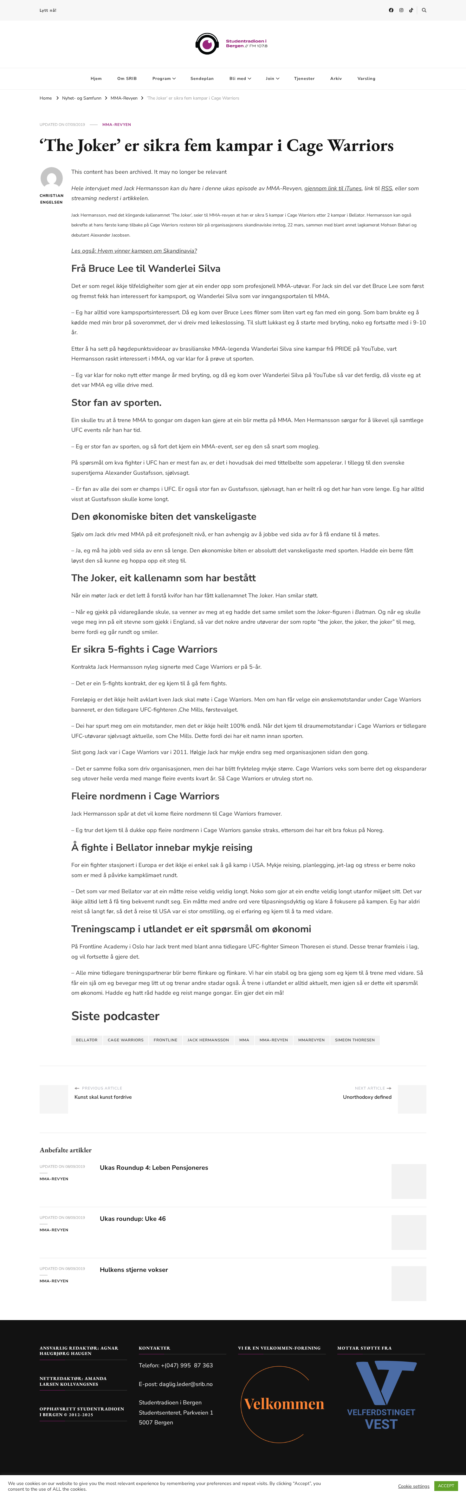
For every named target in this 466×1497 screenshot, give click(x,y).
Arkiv (336, 78)
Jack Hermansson (208, 1040)
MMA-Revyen (116, 124)
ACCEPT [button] (446, 1486)
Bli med (238, 78)
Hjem (96, 78)
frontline (166, 1040)
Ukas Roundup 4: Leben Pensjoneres (154, 1167)
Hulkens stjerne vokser (134, 1270)
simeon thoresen (355, 1040)
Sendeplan (202, 78)
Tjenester (304, 78)
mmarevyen (311, 1040)
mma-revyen (274, 1040)
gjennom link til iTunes (333, 188)
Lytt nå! (48, 10)
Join (270, 78)
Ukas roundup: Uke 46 (133, 1218)
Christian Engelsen (51, 199)
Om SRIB (127, 78)
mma (244, 1040)
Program (161, 78)
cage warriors (126, 1040)
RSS (386, 188)
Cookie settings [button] (414, 1486)
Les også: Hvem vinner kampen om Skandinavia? (134, 251)
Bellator (87, 1040)
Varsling (367, 78)
